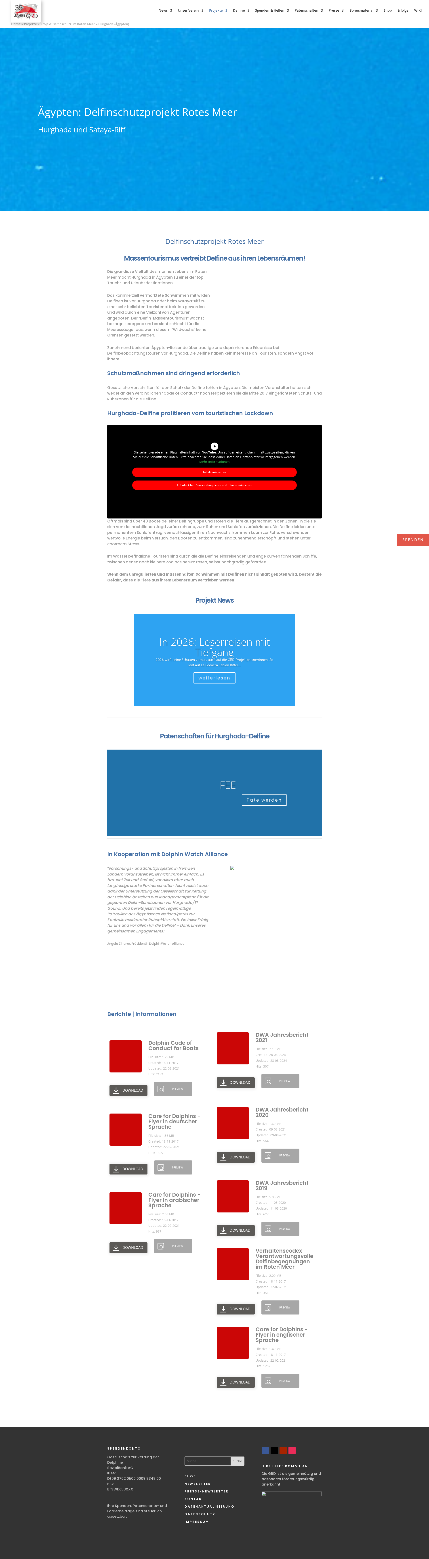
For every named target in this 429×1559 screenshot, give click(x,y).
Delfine (239, 10)
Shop (388, 10)
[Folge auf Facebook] (265, 1450)
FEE (228, 785)
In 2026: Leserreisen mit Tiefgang (214, 647)
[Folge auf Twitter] (274, 1450)
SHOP (190, 1476)
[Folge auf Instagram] (292, 1450)
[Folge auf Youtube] (283, 1450)
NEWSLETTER (198, 1484)
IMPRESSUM (197, 1521)
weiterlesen (214, 678)
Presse (334, 10)
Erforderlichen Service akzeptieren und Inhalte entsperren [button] (214, 485)
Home (15, 24)
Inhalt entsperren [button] (214, 472)
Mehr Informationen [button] (214, 462)
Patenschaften (306, 10)
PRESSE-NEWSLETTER (207, 1491)
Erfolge (402, 10)
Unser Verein (188, 10)
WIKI (418, 10)
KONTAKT (194, 1499)
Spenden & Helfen (269, 10)
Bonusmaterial (361, 10)
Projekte (216, 10)
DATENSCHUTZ (200, 1514)
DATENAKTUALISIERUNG (210, 1506)
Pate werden (264, 800)
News (163, 10)
